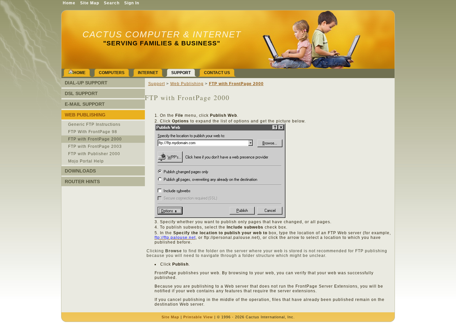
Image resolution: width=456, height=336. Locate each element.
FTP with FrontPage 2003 (95, 146)
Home (69, 3)
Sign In (131, 3)
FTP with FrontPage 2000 (95, 139)
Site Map (170, 317)
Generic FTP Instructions (94, 124)
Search (112, 3)
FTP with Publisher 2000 (94, 153)
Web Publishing (187, 83)
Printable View (198, 317)
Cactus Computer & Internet (161, 34)
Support (156, 83)
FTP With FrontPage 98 (92, 131)
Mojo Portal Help (86, 161)
